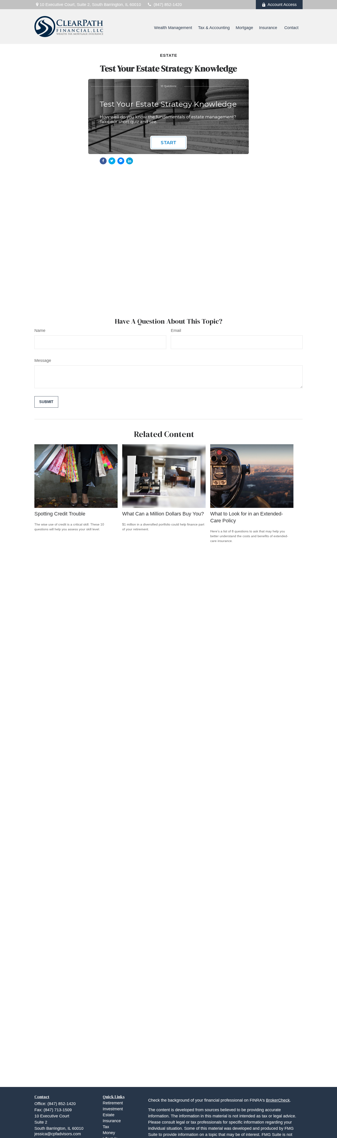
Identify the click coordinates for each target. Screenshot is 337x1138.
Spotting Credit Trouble (59, 514)
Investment (113, 1109)
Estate (108, 1115)
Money (109, 1132)
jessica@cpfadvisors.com (57, 1134)
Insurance (112, 1121)
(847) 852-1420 (168, 4)
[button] (143, 28)
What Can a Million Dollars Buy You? (163, 514)
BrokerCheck (278, 1100)
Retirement (113, 1103)
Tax (106, 1126)
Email (176, 330)
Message (42, 360)
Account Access (282, 4)
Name (39, 330)
